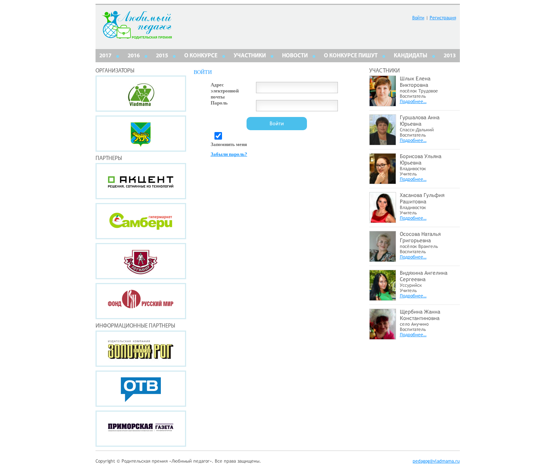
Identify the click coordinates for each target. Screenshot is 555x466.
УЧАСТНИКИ (250, 56)
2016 (134, 56)
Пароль (219, 103)
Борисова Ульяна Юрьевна (420, 159)
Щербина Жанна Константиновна (420, 315)
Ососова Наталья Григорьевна (420, 237)
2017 (105, 56)
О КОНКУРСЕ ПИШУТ (351, 56)
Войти (418, 17)
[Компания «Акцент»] (141, 181)
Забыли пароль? (229, 154)
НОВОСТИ (295, 56)
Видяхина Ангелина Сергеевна (423, 276)
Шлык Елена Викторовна (415, 81)
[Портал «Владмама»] (141, 93)
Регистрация (443, 17)
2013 (450, 56)
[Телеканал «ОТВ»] (141, 389)
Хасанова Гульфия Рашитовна (422, 198)
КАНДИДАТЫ (410, 56)
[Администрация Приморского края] (141, 133)
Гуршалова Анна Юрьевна (419, 120)
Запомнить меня (229, 144)
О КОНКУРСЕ (200, 56)
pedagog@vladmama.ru (436, 461)
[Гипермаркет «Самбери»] (141, 221)
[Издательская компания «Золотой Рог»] (141, 349)
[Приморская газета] (141, 429)
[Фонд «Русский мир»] (141, 301)
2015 (162, 56)
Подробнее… (413, 101)
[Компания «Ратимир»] (141, 261)
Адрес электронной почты (225, 91)
